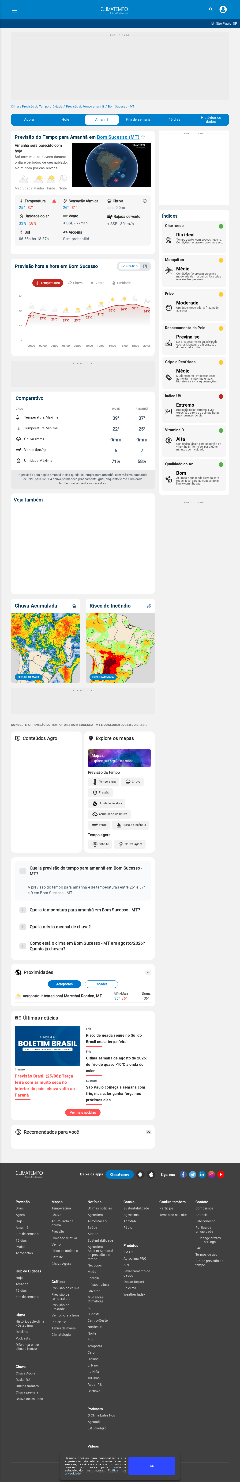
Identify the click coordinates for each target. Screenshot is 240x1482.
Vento (103, 825)
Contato (202, 1202)
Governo (94, 1291)
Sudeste (94, 1314)
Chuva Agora (133, 844)
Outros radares (27, 1386)
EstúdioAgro (97, 1428)
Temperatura (107, 781)
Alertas (93, 1234)
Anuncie (201, 1215)
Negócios (95, 1265)
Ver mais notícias (83, 1112)
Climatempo (119, 1174)
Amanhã (102, 119)
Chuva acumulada (29, 1399)
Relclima (22, 1332)
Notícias (94, 1202)
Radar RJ (23, 1380)
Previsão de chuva (65, 1288)
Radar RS (95, 1384)
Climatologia (61, 1334)
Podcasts (23, 1338)
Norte (92, 1333)
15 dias (174, 119)
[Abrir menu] (14, 10)
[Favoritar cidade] (143, 137)
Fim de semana (138, 119)
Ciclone (93, 1359)
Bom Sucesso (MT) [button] (118, 137)
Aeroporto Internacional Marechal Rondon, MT (62, 996)
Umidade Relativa (110, 803)
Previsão (23, 1202)
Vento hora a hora (65, 1315)
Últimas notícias (100, 1208)
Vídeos (93, 1446)
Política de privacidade (204, 1229)
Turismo (94, 1378)
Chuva (136, 781)
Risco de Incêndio (134, 825)
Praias (21, 1247)
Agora (29, 119)
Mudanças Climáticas (96, 1299)
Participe (166, 1208)
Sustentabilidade (100, 1240)
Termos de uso (206, 1254)
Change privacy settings (210, 1240)
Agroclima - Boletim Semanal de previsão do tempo (100, 1253)
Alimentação (97, 1221)
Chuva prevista (27, 1392)
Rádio (128, 1227)
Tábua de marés (64, 1328)
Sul (90, 1308)
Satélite (104, 844)
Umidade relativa (64, 1238)
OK (152, 1465)
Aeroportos (64, 984)
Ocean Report (134, 1282)
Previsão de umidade (60, 1307)
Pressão (104, 792)
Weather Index (134, 1294)
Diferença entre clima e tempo (27, 1347)
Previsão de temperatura (61, 1296)
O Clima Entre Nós (101, 1415)
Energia (93, 1278)
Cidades (101, 984)
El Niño (93, 1365)
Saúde (92, 1227)
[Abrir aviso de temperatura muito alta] (54, 201)
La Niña (93, 1372)
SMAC (128, 1252)
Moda (92, 1272)
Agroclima (95, 1215)
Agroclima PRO (135, 1258)
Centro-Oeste (98, 1320)
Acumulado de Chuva (113, 814)
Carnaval (94, 1391)
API (126, 1265)
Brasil (20, 1208)
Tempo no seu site (173, 1215)
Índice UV (59, 1322)
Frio (91, 1340)
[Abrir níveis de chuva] (145, 201)
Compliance (204, 1208)
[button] (210, 9)
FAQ (198, 1248)
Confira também (172, 1202)
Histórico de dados (211, 119)
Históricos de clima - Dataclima (30, 1323)
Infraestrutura (98, 1284)
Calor (92, 1352)
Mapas (57, 1202)
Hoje (65, 119)
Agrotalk (94, 1422)
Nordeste (94, 1327)
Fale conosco (205, 1221)
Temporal (95, 1346)
